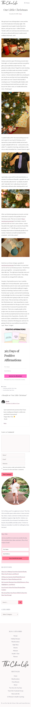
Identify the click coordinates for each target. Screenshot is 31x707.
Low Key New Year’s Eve (8, 390)
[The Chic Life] (9, 3)
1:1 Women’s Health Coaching (15, 697)
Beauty (15, 647)
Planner (15, 656)
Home (15, 676)
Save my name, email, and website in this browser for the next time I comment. (14, 468)
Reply (5, 423)
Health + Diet (15, 653)
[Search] (20, 602)
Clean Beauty (15, 682)
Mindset (15, 650)
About (15, 685)
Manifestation (15, 641)
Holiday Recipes (15, 639)
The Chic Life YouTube (15, 688)
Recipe (16, 636)
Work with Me (15, 694)
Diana (20, 13)
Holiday (4, 386)
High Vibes (15, 644)
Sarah (7, 401)
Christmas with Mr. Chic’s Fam (9, 388)
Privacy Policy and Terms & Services (21, 703)
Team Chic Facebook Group (15, 691)
